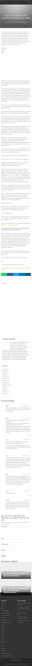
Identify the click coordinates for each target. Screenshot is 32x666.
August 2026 (5, 369)
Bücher (3, 608)
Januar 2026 (5, 382)
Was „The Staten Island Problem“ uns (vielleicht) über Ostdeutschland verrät (23, 609)
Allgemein (25, 22)
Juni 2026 (4, 373)
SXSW (3, 646)
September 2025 (6, 386)
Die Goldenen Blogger (6, 612)
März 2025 (4, 393)
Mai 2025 (4, 389)
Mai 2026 (4, 375)
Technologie (4, 648)
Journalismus (4, 620)
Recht (3, 639)
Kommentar (4, 526)
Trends (3, 651)
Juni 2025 (4, 387)
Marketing (4, 627)
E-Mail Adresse (4, 544)
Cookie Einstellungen (22, 664)
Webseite (3, 550)
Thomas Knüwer (9, 22)
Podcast (3, 631)
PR (2, 636)
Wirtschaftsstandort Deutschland (8, 655)
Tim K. (7, 455)
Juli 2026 (4, 371)
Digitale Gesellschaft (5, 615)
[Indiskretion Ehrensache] (6, 2)
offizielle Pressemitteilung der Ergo (10, 225)
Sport (3, 643)
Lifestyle (3, 624)
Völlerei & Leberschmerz (6, 653)
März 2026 (4, 378)
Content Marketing (5, 610)
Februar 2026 (5, 380)
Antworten (29, 413)
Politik (3, 634)
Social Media (4, 641)
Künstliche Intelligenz (6, 622)
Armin (7, 439)
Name (2, 538)
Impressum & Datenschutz (11, 664)
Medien (3, 629)
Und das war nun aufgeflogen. (15, 175)
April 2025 (4, 391)
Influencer (3, 617)
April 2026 (4, 376)
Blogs (3, 605)
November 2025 (5, 384)
